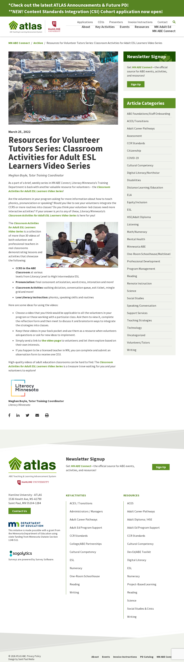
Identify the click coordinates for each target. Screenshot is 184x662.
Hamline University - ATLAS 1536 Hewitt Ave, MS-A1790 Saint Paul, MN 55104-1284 (25, 499)
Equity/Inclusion (137, 202)
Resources (142, 27)
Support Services (137, 313)
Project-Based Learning (141, 584)
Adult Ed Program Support (86, 527)
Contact (163, 22)
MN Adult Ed (162, 27)
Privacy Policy (34, 656)
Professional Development (143, 261)
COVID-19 (133, 158)
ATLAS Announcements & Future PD (90, 5)
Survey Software (44, 559)
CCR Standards (136, 143)
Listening (133, 224)
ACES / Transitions (81, 503)
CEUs (101, 22)
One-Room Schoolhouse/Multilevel (149, 254)
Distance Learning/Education (145, 187)
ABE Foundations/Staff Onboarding (148, 113)
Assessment (134, 136)
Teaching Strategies (139, 320)
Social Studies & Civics (140, 608)
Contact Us (19, 511)
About (86, 27)
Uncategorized (136, 335)
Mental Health (136, 239)
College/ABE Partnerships (86, 544)
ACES (130, 503)
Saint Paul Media (26, 659)
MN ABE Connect (164, 31)
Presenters (116, 22)
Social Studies (135, 298)
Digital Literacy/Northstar (143, 172)
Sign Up (136, 84)
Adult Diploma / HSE (139, 519)
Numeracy (76, 568)
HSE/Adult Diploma (139, 217)
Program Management (141, 268)
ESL (129, 209)
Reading (132, 276)
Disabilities (134, 180)
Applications (85, 22)
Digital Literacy (136, 560)
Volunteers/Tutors (138, 342)
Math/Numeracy (137, 232)
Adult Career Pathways (141, 128)
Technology (134, 327)
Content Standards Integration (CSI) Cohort (69, 11)
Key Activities (105, 27)
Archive (38, 43)
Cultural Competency (140, 165)
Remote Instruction (139, 283)
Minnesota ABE (136, 246)
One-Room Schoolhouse (85, 576)
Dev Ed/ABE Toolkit (139, 552)
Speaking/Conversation (141, 305)
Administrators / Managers (86, 511)
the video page (51, 340)
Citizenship (134, 150)
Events (125, 27)
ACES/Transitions (138, 121)
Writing (131, 350)
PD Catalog (146, 656)
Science (131, 291)
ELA (129, 195)
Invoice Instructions (140, 22)
